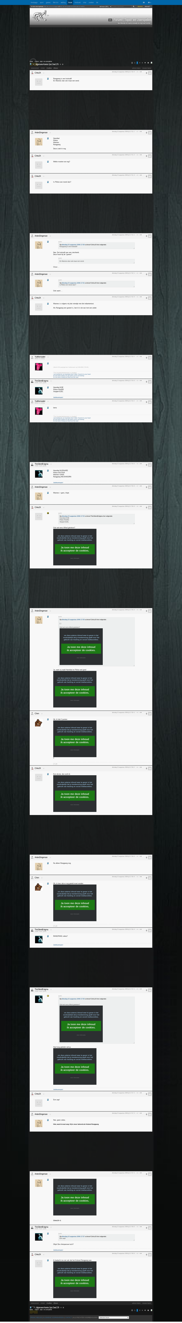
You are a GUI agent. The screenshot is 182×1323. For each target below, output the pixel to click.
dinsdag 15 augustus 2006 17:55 (73, 619)
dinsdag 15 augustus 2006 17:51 (73, 283)
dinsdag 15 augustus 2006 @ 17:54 (122, 463)
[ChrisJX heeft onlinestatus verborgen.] (32, 73)
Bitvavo (55, 68)
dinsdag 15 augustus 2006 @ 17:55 (122, 486)
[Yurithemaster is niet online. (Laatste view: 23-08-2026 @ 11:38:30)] (32, 357)
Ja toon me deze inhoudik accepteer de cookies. (75, 549)
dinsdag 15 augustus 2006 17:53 (73, 516)
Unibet (43, 68)
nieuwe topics (146, 68)
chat (84, 2)
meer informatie (74, 558)
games (48, 2)
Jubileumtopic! (58, 397)
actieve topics (136, 68)
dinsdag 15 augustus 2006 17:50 (73, 245)
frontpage (34, 2)
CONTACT (68, 1317)
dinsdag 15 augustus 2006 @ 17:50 (122, 71)
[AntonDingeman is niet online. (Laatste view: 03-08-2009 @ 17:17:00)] (32, 132)
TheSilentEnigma (41, 381)
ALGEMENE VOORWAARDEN (53, 1317)
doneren (140, 6)
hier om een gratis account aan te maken (72, 6)
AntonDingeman (41, 132)
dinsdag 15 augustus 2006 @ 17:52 (122, 273)
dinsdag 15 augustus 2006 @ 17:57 (122, 989)
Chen (37, 713)
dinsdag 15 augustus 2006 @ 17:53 (122, 380)
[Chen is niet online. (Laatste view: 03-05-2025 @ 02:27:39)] (32, 713)
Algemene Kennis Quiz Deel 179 (47, 64)
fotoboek (78, 2)
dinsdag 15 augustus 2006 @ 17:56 (122, 856)
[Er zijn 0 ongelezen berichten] (144, 2)
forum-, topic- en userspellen (43, 61)
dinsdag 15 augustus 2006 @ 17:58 (122, 1226)
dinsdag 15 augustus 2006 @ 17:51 (122, 131)
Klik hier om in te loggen (51, 6)
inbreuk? (147, 6)
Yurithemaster (40, 357)
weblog (63, 2)
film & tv (55, 2)
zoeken (91, 2)
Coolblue (49, 68)
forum (70, 2)
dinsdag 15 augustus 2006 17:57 (73, 1236)
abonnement (35, 68)
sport (41, 2)
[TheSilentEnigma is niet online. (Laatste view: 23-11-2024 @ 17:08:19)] (32, 381)
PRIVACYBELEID (36, 1317)
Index (31, 61)
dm (97, 2)
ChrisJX (38, 73)
